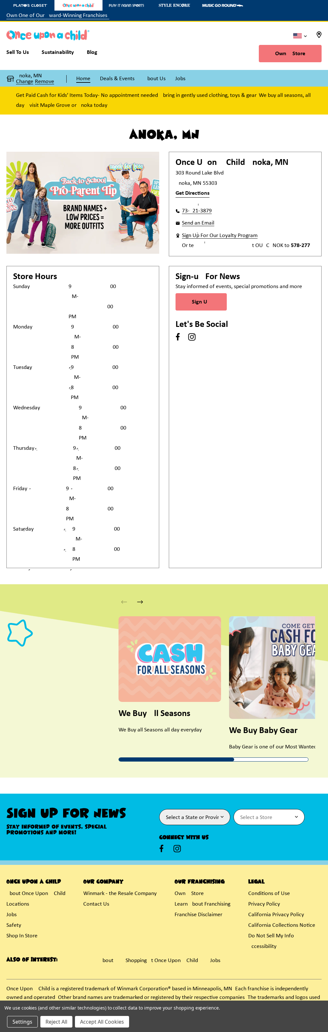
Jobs (11, 915)
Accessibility (262, 946)
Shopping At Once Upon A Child (162, 961)
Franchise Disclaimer (198, 915)
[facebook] (178, 337)
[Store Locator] (319, 37)
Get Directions (192, 193)
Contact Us (96, 904)
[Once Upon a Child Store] (78, 5)
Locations (17, 904)
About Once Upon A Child (35, 894)
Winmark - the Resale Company (120, 894)
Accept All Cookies (102, 1021)
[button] (140, 602)
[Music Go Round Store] (223, 5)
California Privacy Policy (276, 915)
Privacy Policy (264, 904)
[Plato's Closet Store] (30, 5)
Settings (22, 1021)
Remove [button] (44, 82)
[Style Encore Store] (175, 5)
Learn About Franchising (202, 904)
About (106, 961)
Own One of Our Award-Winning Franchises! (57, 16)
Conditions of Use (269, 894)
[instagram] (192, 337)
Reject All (56, 1021)
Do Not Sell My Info (271, 936)
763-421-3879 (197, 211)
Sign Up (201, 302)
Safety (13, 925)
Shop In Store (21, 936)
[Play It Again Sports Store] (126, 5)
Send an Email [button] (198, 223)
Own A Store (290, 54)
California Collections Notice (281, 925)
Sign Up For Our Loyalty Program (220, 236)
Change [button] (24, 82)
